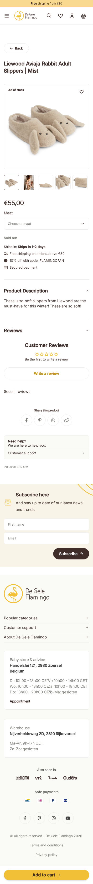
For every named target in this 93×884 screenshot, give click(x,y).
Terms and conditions (46, 845)
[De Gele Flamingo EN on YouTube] (68, 818)
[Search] (49, 15)
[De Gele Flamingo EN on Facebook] (25, 818)
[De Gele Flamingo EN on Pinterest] (39, 818)
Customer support (20, 627)
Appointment (20, 701)
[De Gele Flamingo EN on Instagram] (53, 818)
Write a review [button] (46, 373)
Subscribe (68, 553)
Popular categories (20, 618)
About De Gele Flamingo (25, 637)
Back (19, 48)
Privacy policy (46, 855)
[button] (5, 15)
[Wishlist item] (81, 91)
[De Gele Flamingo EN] (25, 15)
